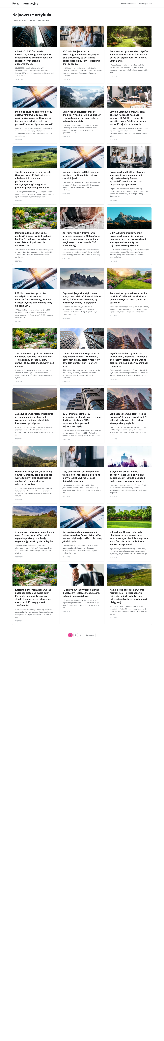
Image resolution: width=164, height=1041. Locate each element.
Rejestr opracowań (129, 3)
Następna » (90, 635)
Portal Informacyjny (25, 3)
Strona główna (145, 3)
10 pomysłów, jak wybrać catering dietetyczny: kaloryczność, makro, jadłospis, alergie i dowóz (81, 592)
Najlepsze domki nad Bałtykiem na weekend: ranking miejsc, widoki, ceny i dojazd (80, 175)
